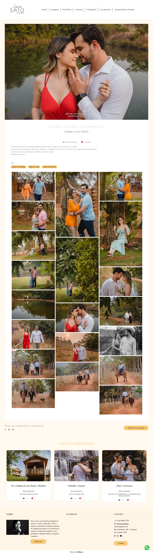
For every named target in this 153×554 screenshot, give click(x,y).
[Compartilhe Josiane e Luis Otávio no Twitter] (9, 430)
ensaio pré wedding (18, 167)
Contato (78, 10)
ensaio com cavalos (49, 167)
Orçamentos (105, 10)
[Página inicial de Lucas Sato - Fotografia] (19, 9)
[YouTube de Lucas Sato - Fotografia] (121, 536)
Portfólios (67, 10)
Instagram (54, 10)
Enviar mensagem (123, 524)
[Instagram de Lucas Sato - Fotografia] (117, 536)
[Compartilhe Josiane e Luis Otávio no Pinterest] (13, 430)
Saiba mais (38, 541)
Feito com (76, 552)
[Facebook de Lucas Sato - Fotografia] (114, 536)
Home (44, 10)
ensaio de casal (34, 167)
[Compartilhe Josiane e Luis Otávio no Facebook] (5, 430)
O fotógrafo (91, 10)
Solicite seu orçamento (136, 428)
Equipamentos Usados (124, 10)
